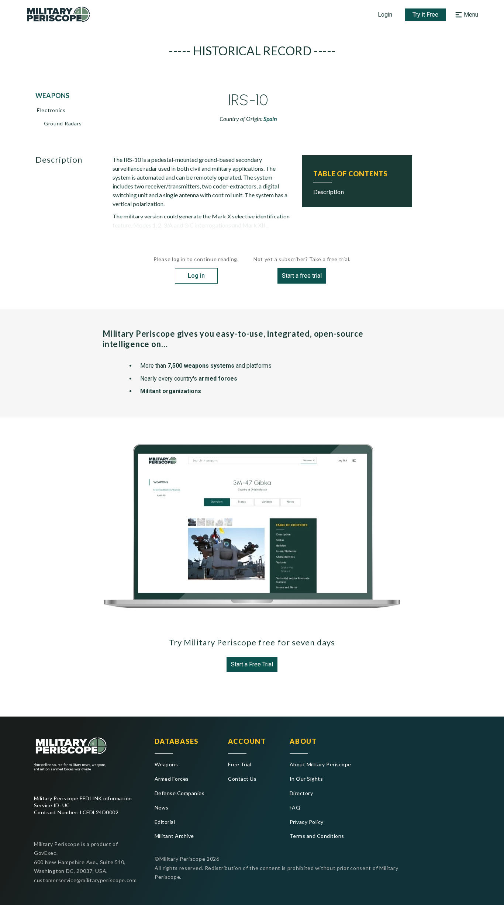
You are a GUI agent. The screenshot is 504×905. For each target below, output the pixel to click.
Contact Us (242, 779)
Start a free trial (302, 275)
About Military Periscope (320, 764)
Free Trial (239, 764)
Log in (196, 275)
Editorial (165, 822)
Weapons (166, 764)
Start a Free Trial (252, 664)
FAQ (295, 807)
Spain (270, 118)
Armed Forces (172, 779)
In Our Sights (306, 779)
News (162, 807)
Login (385, 14)
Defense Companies (179, 793)
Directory (301, 793)
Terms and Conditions (317, 836)
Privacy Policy (307, 822)
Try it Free (425, 14)
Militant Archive (174, 836)
